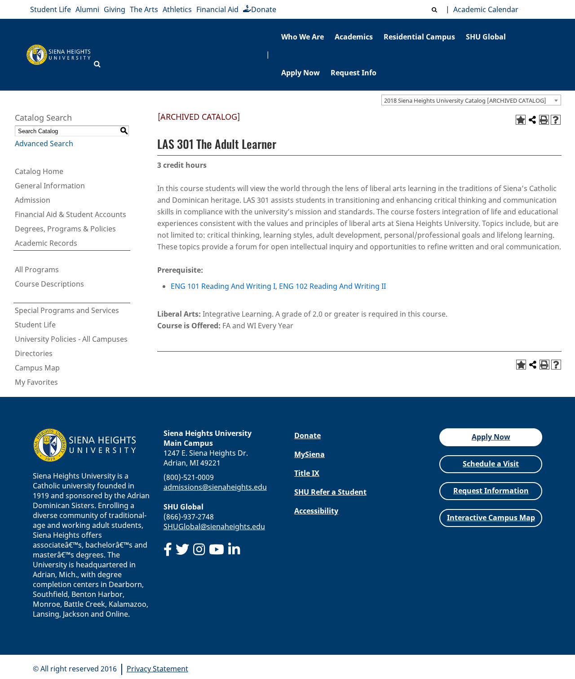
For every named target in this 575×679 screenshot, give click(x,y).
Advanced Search (44, 143)
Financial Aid (217, 9)
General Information (50, 186)
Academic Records (46, 243)
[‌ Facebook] (168, 549)
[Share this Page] (532, 120)
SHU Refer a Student (330, 492)
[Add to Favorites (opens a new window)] (521, 120)
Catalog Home (39, 171)
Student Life (50, 9)
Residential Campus (419, 37)
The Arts (144, 9)
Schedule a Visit (491, 464)
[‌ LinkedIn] (234, 549)
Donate (263, 9)
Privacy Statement (157, 669)
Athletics (177, 9)
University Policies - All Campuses (71, 339)
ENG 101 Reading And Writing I (223, 286)
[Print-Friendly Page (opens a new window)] (544, 120)
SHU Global (486, 37)
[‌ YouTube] (216, 549)
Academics (354, 37)
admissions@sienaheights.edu (215, 487)
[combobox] (471, 100)
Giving (114, 9)
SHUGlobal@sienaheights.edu (214, 526)
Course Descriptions (49, 284)
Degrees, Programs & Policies (65, 229)
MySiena (309, 454)
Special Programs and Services (67, 310)
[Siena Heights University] (58, 55)
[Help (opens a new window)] (556, 120)
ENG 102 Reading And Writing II (332, 286)
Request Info (353, 73)
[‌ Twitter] (182, 549)
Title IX (306, 473)
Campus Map (37, 368)
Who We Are (302, 37)
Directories (34, 353)
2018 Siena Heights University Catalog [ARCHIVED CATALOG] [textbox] (465, 100)
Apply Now (300, 73)
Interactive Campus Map (491, 517)
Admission (32, 200)
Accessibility (316, 511)
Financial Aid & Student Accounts (70, 214)
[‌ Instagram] (199, 549)
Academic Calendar (484, 9)
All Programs (37, 269)
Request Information (491, 491)
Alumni (87, 9)
